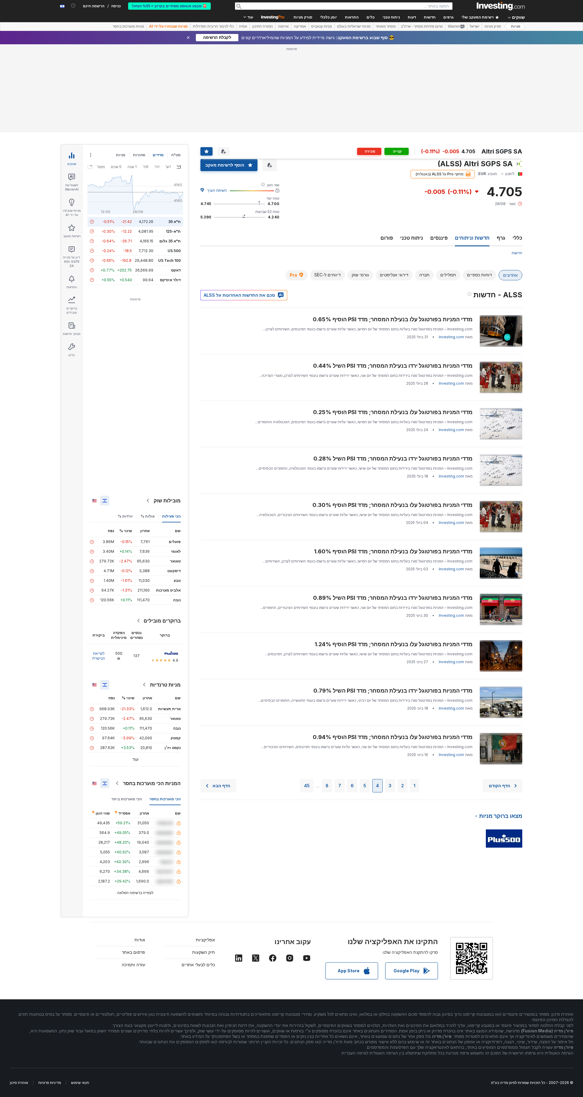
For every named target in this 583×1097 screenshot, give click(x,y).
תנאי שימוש (80, 1082)
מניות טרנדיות (165, 685)
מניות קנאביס (321, 26)
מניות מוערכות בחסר (128, 26)
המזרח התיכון (262, 26)
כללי (517, 238)
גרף (501, 238)
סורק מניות (303, 17)
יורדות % (125, 516)
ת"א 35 (174, 221)
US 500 (174, 250)
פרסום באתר (133, 952)
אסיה (243, 26)
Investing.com (451, 337)
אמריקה (300, 26)
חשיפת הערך (217, 190)
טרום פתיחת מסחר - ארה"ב (422, 26)
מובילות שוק (167, 501)
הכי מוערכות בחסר (165, 799)
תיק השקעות (203, 952)
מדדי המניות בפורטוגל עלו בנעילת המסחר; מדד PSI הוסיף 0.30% (392, 505)
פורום (386, 238)
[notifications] (73, 5)
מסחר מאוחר (386, 26)
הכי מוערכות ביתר (126, 799)
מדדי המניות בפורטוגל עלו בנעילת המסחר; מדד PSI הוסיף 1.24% (393, 644)
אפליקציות (205, 939)
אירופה (283, 26)
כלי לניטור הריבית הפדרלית (213, 26)
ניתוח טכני (411, 238)
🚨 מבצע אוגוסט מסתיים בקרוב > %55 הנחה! (169, 6)
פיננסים (439, 238)
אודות (140, 939)
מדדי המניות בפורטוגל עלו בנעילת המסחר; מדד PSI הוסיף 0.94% (392, 737)
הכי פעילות (171, 516)
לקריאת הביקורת (98, 655)
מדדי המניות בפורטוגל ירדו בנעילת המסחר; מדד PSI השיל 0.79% (392, 690)
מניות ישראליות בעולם (353, 26)
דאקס (176, 270)
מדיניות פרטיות (49, 1082)
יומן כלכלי (328, 17)
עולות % (148, 516)
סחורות (139, 155)
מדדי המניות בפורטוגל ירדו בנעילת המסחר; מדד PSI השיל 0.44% (392, 366)
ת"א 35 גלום (170, 241)
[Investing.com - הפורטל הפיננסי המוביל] (501, 6)
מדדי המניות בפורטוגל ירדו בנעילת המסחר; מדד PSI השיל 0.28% (392, 458)
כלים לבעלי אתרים (198, 964)
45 (307, 785)
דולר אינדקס (170, 280)
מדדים (158, 155)
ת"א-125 (173, 231)
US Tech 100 (169, 260)
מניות (515, 26)
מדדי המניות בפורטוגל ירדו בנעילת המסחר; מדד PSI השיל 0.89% (392, 598)
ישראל (474, 26)
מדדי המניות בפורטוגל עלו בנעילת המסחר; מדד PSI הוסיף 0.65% (392, 319)
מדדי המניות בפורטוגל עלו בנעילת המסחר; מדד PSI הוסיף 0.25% (392, 412)
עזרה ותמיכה (133, 964)
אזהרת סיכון (19, 1082)
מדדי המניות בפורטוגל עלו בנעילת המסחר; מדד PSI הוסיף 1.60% (393, 551)
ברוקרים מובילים (162, 621)
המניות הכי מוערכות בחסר (152, 783)
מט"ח (176, 155)
